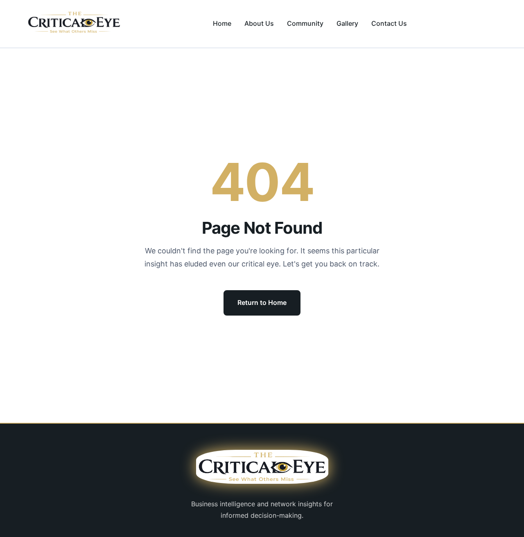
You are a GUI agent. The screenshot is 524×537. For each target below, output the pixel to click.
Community (305, 23)
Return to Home (262, 302)
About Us (259, 23)
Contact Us (389, 23)
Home (222, 23)
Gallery (347, 23)
